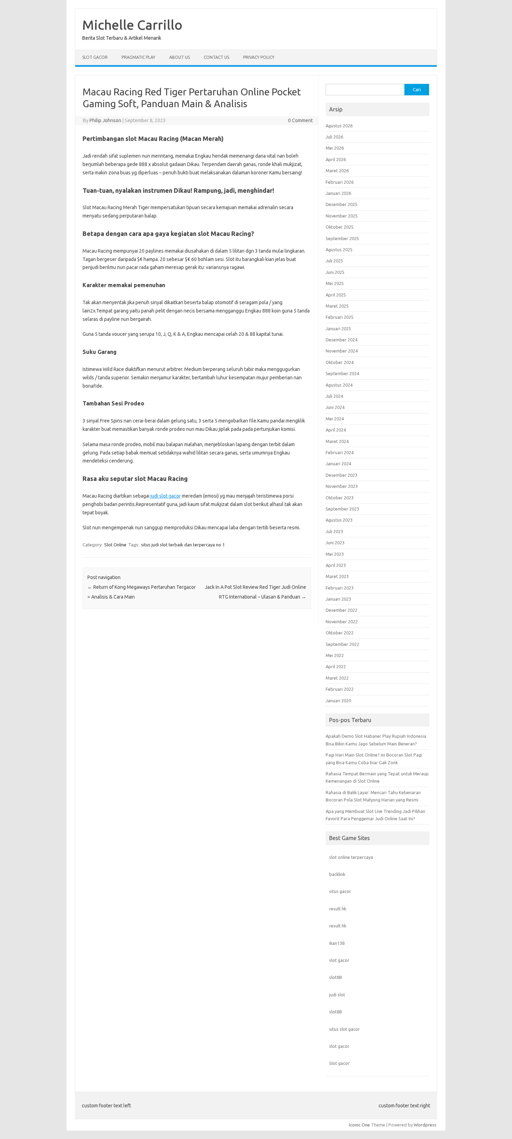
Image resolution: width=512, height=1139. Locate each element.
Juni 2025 (335, 272)
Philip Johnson (105, 120)
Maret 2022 (337, 677)
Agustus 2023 (339, 519)
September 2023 (342, 508)
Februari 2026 (340, 182)
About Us (179, 57)
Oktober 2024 (340, 362)
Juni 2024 (335, 407)
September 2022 (342, 644)
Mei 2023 (335, 554)
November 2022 (342, 621)
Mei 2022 (335, 655)
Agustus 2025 (339, 249)
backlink (337, 874)
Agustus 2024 (339, 384)
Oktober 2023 (340, 497)
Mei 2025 (335, 283)
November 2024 (342, 350)
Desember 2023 (341, 475)
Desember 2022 (341, 610)
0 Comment (300, 120)
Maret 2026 (337, 170)
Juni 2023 (335, 542)
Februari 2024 (340, 452)
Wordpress (425, 1124)
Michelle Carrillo (132, 24)
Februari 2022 (340, 689)
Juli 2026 (334, 136)
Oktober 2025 (340, 226)
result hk (337, 908)
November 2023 (342, 486)
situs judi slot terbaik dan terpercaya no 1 (183, 544)
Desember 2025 (341, 204)
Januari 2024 (338, 463)
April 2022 (336, 666)
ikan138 (336, 943)
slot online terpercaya (351, 857)
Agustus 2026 (339, 125)
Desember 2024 (341, 339)
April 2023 (336, 565)
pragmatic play (138, 57)
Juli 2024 (334, 396)
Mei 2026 (335, 147)
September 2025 (342, 238)
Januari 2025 (338, 328)
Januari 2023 (338, 598)
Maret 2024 (337, 441)
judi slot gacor (165, 496)
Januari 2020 (338, 700)
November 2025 (342, 215)
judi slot (337, 994)
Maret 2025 (337, 305)
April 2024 (336, 429)
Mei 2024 (335, 418)
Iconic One (359, 1124)
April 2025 (336, 294)
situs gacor (340, 891)
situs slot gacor (344, 1029)
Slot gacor (339, 1063)
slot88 (335, 977)
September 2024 (342, 373)
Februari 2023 (340, 587)
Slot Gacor (95, 57)
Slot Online (115, 544)
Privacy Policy (258, 57)
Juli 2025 (334, 260)
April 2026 (336, 159)
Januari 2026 (338, 193)
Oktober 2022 (340, 632)
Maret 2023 (337, 576)
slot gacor (339, 960)
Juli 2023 (334, 531)
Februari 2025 (340, 317)
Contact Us (216, 57)
